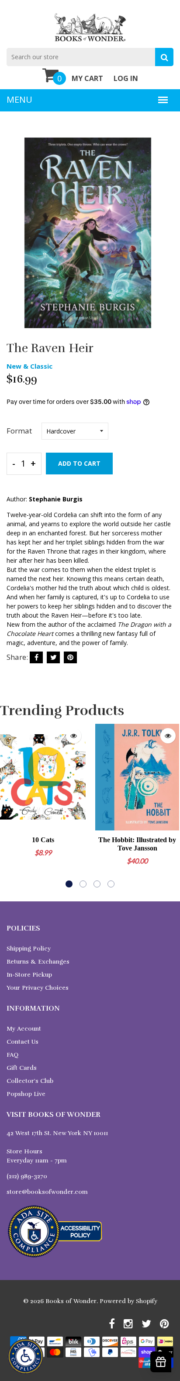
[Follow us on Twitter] (53, 657)
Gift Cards (22, 1068)
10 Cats (43, 839)
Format (19, 431)
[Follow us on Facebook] (36, 657)
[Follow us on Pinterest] (70, 657)
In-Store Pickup (29, 974)
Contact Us (22, 1041)
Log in (126, 78)
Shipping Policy (29, 948)
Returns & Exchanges (38, 961)
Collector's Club (30, 1081)
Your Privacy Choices (38, 987)
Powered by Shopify (128, 1301)
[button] (69, 883)
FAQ (12, 1054)
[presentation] (8, 805)
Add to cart (79, 463)
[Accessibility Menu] (25, 1356)
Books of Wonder (71, 1301)
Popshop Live (26, 1094)
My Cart (87, 78)
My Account (24, 1028)
